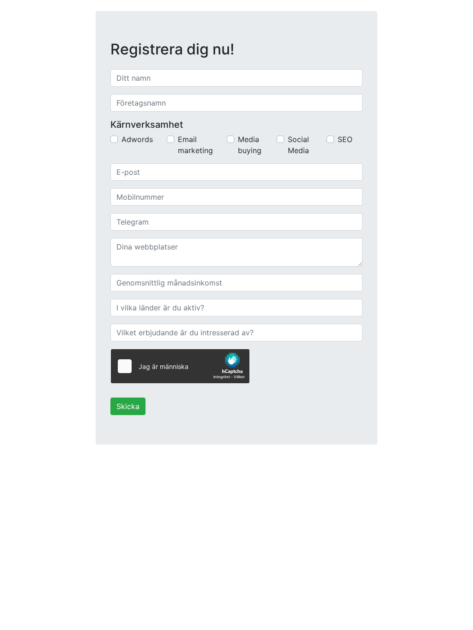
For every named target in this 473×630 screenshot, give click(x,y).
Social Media (298, 145)
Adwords (137, 139)
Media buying (249, 145)
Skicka (127, 406)
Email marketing (195, 145)
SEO (345, 139)
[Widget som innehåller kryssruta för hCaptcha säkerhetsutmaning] (180, 366)
